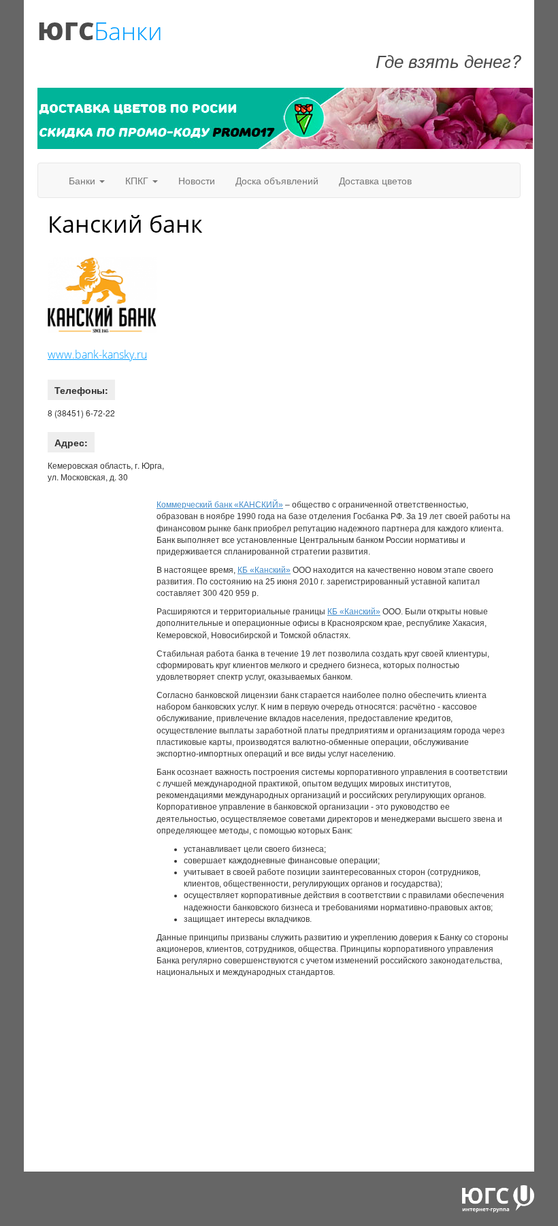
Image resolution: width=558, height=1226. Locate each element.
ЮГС (65, 31)
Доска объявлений (276, 180)
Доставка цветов (375, 180)
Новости (196, 180)
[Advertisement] (286, 342)
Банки (128, 31)
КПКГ (138, 180)
